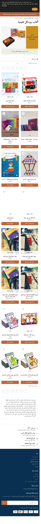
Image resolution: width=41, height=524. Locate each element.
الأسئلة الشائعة (35, 464)
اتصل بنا (36, 479)
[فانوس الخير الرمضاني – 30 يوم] (29, 164)
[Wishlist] (23, 74)
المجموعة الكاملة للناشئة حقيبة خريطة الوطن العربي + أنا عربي (29, 295)
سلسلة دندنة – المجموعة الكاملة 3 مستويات (29, 139)
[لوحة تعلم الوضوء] (10, 203)
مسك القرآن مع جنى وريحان (29, 218)
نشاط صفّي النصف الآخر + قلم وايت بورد (29, 375)
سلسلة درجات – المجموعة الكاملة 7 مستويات (10, 140)
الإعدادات (4, 6)
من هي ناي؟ (35, 457)
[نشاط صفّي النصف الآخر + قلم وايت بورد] (29, 360)
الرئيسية (36, 18)
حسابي (36, 474)
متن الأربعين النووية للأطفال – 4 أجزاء (10, 179)
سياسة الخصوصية (34, 459)
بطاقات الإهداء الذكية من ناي (26, 412)
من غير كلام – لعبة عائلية (29, 335)
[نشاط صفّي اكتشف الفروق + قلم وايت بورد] (10, 320)
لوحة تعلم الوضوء (10, 218)
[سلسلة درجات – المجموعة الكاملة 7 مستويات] (10, 124)
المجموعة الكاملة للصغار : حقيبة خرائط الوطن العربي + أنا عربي (10, 295)
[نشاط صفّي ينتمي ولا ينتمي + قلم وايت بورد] (10, 360)
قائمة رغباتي (35, 476)
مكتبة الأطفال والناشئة (28, 18)
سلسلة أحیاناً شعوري (10, 101)
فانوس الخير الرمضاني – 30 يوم (29, 179)
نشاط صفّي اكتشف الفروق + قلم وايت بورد (10, 335)
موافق (35, 9)
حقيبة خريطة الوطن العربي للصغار (10, 256)
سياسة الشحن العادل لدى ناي (31, 481)
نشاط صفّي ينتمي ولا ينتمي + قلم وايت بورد (10, 376)
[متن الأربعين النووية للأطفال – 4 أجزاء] (10, 164)
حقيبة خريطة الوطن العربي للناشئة (29, 256)
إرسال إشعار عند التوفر (29, 106)
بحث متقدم (34, 59)
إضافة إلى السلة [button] (29, 147)
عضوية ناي (27, 416)
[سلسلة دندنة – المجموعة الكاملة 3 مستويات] (29, 124)
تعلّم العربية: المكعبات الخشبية (29, 101)
